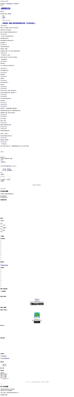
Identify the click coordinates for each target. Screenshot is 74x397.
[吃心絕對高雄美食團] (4, 358)
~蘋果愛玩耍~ (5, 8)
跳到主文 (2, 11)
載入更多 (2, 174)
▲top (1, 172)
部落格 (4, 17)
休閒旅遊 (9, 13)
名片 (3, 18)
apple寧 (1, 159)
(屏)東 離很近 (9, 170)
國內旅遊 (9, 169)
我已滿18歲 (2, 394)
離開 (6, 394)
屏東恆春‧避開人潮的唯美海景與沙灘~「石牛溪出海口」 (19, 23)
